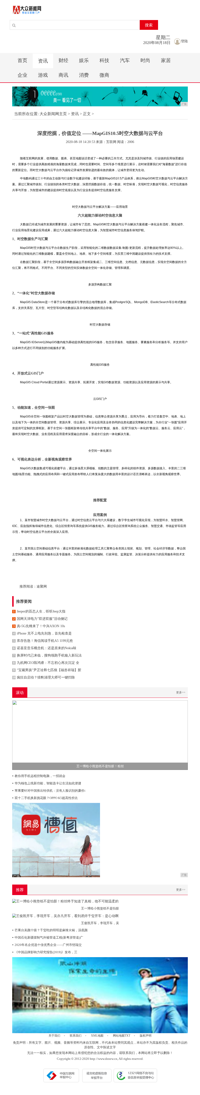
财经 (63, 60)
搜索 (149, 25)
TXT (127, 1035)
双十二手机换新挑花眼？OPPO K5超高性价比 (45, 798)
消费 (84, 75)
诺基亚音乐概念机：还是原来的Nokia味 (44, 648)
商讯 (63, 75)
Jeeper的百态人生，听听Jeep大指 (39, 611)
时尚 (145, 60)
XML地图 (97, 1035)
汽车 (125, 60)
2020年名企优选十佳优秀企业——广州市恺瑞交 (47, 945)
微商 (104, 75)
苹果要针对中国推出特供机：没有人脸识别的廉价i (48, 790)
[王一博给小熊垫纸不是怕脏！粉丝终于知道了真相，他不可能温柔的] (100, 735)
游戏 (43, 75)
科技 (104, 60)
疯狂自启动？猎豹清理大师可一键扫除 (43, 677)
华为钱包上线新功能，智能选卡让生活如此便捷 (46, 783)
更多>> (180, 692)
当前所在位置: (26, 114)
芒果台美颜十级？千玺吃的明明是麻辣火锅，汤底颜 (50, 930)
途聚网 (42, 586)
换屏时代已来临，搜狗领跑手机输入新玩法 (47, 655)
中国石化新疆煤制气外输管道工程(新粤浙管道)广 (47, 937)
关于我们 (54, 1035)
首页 (22, 60)
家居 (166, 60)
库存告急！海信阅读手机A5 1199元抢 (43, 641)
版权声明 (145, 1035)
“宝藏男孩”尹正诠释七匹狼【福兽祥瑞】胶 (47, 670)
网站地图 (119, 1035)
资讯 (43, 61)
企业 (22, 75)
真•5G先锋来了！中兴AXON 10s (39, 626)
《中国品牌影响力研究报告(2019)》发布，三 (44, 952)
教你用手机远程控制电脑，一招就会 (38, 776)
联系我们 (75, 1035)
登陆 (184, 41)
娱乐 (84, 60)
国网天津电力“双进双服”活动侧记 (40, 619)
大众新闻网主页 (53, 114)
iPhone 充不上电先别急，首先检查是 (42, 633)
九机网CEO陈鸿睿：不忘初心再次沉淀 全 (46, 663)
